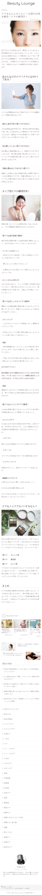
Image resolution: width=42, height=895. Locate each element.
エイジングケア (9, 729)
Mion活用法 (8, 719)
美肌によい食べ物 (10, 822)
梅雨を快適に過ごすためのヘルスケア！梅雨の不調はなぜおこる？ (21, 693)
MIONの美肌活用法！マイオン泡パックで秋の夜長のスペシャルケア (21, 670)
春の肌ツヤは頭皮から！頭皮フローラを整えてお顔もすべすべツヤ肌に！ (21, 685)
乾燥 (5, 773)
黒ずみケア (8, 847)
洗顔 (5, 798)
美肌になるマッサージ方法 (13, 817)
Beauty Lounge (21, 3)
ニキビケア (8, 763)
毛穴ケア (7, 793)
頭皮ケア (7, 842)
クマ (5, 743)
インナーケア (9, 724)
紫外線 (6, 803)
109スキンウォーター (11, 709)
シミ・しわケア (9, 748)
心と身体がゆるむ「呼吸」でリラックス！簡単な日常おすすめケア (21, 678)
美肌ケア (7, 812)
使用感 (6, 783)
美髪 (5, 827)
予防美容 (7, 778)
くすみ (6, 739)
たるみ (6, 758)
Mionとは (7, 714)
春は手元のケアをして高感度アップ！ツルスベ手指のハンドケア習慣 (21, 700)
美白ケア (7, 807)
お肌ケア (4, 10)
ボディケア (8, 768)
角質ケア (7, 837)
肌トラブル (8, 832)
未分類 (6, 788)
